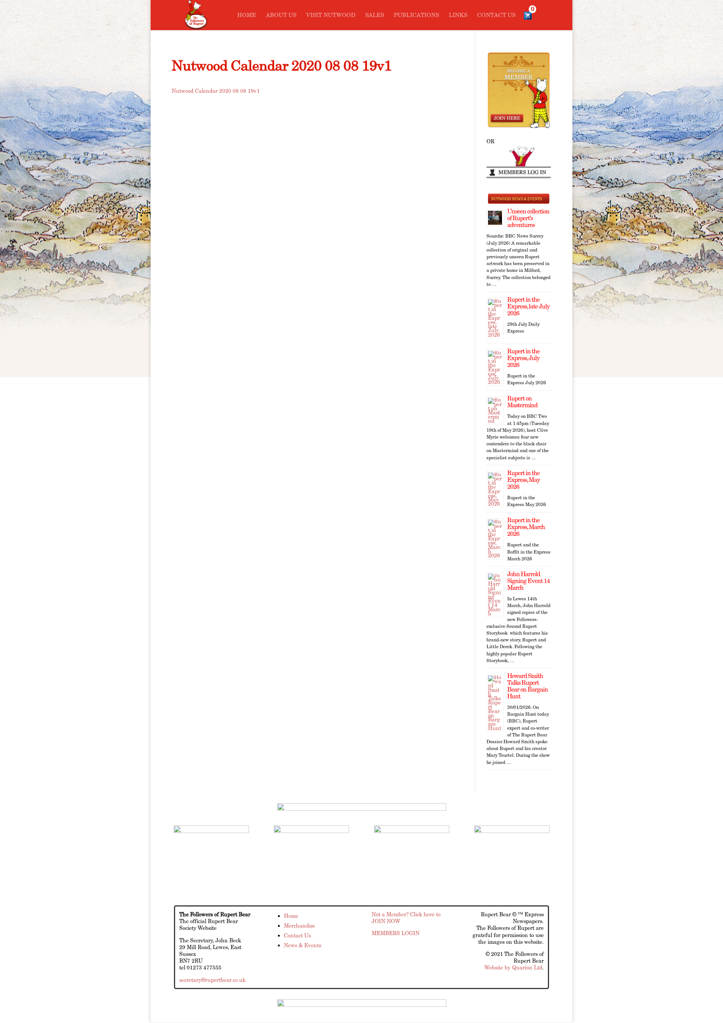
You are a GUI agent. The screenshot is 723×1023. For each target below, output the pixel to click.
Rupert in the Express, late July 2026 (528, 306)
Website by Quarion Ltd (513, 967)
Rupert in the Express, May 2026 (523, 479)
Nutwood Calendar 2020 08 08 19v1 (216, 90)
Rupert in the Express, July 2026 (523, 358)
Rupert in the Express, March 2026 (526, 527)
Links (458, 15)
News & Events (302, 945)
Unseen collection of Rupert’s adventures (528, 218)
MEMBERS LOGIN (395, 933)
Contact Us (496, 15)
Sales (374, 15)
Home (246, 15)
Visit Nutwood (330, 15)
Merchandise (299, 925)
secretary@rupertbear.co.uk (212, 980)
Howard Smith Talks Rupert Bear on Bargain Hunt (527, 686)
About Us (281, 15)
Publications (416, 15)
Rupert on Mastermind (522, 402)
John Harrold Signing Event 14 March (528, 581)
